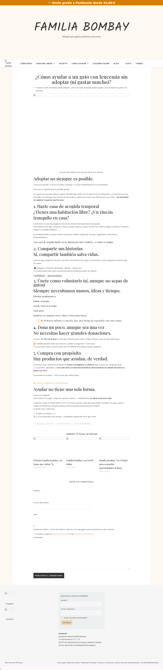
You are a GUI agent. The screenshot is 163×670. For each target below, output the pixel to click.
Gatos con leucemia (63, 424)
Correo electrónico (41, 502)
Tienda (139, 63)
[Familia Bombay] (8, 63)
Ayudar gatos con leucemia (44, 424)
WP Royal (19, 663)
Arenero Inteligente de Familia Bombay (52, 383)
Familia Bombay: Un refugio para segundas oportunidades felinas (113, 464)
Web (35, 514)
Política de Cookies (73, 663)
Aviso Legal (61, 663)
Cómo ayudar (79, 63)
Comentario (38, 537)
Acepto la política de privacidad (75, 618)
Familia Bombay (81, 28)
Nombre (36, 490)
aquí (53, 413)
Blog (116, 63)
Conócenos (26, 63)
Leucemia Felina (101, 63)
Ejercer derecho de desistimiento (127, 663)
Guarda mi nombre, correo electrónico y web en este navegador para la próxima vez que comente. (74, 529)
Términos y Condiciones (84, 534)
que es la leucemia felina (82, 424)
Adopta (63, 63)
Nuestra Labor (44, 63)
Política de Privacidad (61, 534)
